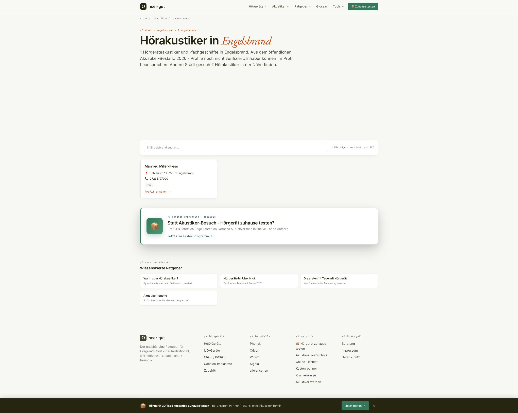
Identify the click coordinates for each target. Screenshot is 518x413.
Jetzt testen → (355, 405)
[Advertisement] (259, 109)
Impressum (350, 350)
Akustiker (279, 6)
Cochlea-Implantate (218, 364)
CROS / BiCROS (215, 357)
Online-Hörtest (306, 362)
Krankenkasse (306, 375)
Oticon (254, 350)
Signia (254, 364)
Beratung (348, 344)
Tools (337, 6)
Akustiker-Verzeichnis (311, 355)
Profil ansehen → (158, 191)
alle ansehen (259, 370)
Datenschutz (351, 357)
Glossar (321, 6)
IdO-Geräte (212, 350)
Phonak (255, 344)
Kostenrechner (306, 368)
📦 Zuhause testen (363, 6)
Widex (254, 357)
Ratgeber (301, 6)
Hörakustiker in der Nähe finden (245, 64)
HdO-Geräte (212, 344)
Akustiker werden (308, 382)
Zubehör (210, 370)
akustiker (160, 18)
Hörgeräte (256, 6)
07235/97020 (159, 178)
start (143, 18)
